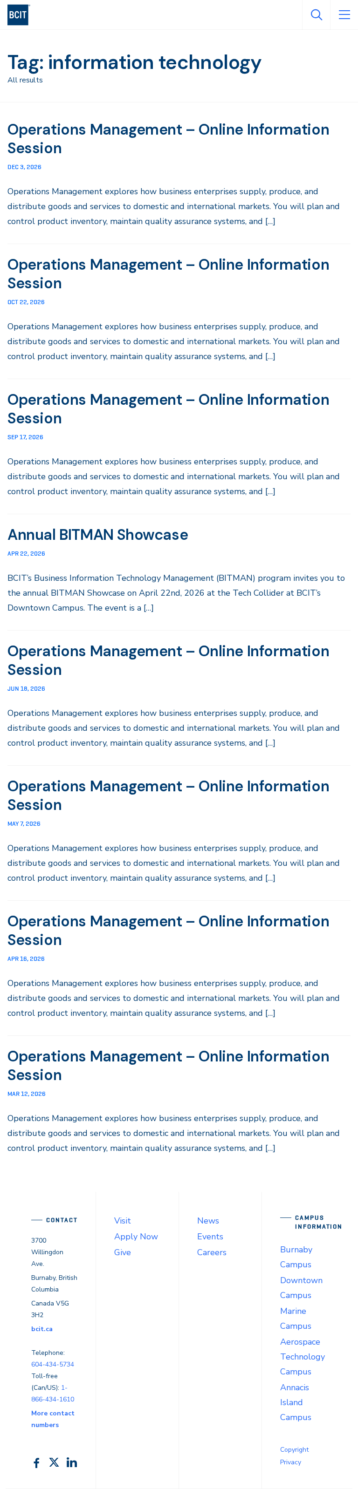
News (208, 1220)
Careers (212, 1252)
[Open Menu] (344, 15)
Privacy (290, 1462)
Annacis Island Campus (295, 1402)
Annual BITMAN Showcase (97, 534)
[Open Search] (316, 15)
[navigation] (22, 14)
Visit (122, 1220)
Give (122, 1252)
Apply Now (136, 1236)
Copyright (294, 1449)
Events (210, 1236)
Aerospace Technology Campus (302, 1356)
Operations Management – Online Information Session (168, 139)
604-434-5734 (52, 1364)
